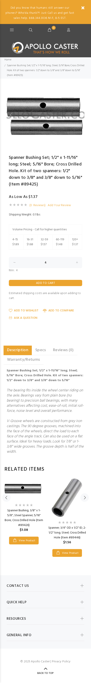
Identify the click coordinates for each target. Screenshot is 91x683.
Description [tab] (17, 350)
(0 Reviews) (37, 205)
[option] (45, 115)
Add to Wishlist (26, 310)
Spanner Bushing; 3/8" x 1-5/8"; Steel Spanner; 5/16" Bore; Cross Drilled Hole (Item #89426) (24, 518)
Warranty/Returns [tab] (23, 359)
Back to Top (45, 673)
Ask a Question (25, 318)
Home (7, 60)
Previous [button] (11, 115)
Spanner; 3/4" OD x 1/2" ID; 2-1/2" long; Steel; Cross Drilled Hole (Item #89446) (67, 532)
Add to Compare (61, 310)
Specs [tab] (40, 350)
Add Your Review (59, 205)
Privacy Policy (61, 661)
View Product (26, 540)
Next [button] (80, 115)
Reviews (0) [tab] (63, 350)
